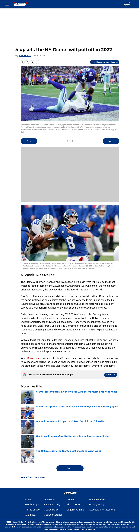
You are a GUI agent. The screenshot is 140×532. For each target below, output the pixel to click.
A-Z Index (30, 514)
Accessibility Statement (102, 509)
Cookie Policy (51, 509)
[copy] (37, 62)
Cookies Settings (53, 514)
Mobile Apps (32, 504)
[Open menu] (7, 4)
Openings (49, 499)
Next (111, 141)
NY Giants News (37, 477)
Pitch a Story (73, 504)
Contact (71, 499)
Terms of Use (32, 509)
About (28, 499)
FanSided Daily (52, 504)
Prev (29, 141)
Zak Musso (25, 55)
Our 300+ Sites (97, 499)
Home (24, 477)
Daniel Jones (34, 358)
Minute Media (17, 522)
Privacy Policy (96, 504)
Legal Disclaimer (76, 509)
